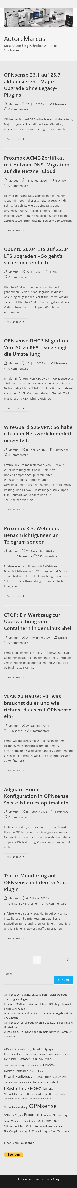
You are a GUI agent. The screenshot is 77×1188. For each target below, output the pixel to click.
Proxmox (60, 180)
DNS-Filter (49, 1059)
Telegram (58, 1126)
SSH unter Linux (48, 1120)
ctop (65, 1054)
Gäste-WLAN (59, 1076)
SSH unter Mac (14, 1126)
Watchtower (63, 1131)
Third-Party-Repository (15, 1131)
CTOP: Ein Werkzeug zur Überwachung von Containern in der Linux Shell (38, 621)
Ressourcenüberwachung (54, 1115)
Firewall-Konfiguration (19, 1076)
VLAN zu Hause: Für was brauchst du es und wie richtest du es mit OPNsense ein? (38, 706)
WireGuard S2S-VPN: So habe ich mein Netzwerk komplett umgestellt (38, 434)
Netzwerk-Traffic (57, 1094)
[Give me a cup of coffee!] (13, 1154)
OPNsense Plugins (13, 1115)
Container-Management (50, 1054)
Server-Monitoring (13, 1121)
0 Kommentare (18, 109)
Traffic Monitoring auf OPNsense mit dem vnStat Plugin (35, 882)
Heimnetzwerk (11, 1082)
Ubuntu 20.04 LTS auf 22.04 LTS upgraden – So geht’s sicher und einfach (36, 256)
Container (31, 1054)
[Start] (5, 50)
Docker (62, 638)
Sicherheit (31, 903)
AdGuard (8, 1049)
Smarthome (30, 1121)
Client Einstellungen (14, 1054)
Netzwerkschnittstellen (40, 1098)
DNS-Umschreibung (14, 1065)
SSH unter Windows (38, 1126)
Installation (26, 1082)
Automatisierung (23, 1049)
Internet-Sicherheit (45, 1082)
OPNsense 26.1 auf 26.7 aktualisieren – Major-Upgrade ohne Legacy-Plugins (32, 84)
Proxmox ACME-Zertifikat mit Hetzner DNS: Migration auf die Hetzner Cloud (37, 164)
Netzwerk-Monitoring (15, 1094)
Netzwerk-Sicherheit (37, 1094)
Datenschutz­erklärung (47, 1179)
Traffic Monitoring (38, 1131)
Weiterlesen (17, 139)
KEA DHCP (35, 1088)
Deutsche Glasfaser (17, 1059)
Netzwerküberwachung (15, 1107)
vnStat (52, 1131)
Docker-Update (37, 1071)
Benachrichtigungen (43, 1049)
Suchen (8, 974)
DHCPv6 (37, 1059)
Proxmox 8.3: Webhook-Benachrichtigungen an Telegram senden (32, 535)
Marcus (14, 50)
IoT (62, 1082)
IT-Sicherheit (15, 1088)
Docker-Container (16, 1071)
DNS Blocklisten (33, 1065)
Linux (53, 272)
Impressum (24, 1179)
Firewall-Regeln (43, 1076)
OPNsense (57, 104)
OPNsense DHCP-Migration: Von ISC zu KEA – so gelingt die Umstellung (37, 347)
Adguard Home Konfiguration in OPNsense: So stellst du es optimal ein (37, 796)
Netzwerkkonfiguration (15, 1098)
